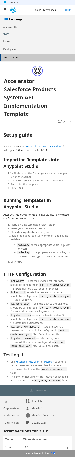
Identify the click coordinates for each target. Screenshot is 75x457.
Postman (49, 361)
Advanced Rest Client (28, 361)
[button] (32, 97)
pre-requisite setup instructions (43, 146)
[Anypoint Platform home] (13, 9)
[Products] (4, 9)
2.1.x (61, 121)
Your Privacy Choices (38, 453)
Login (68, 9)
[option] (61, 121)
